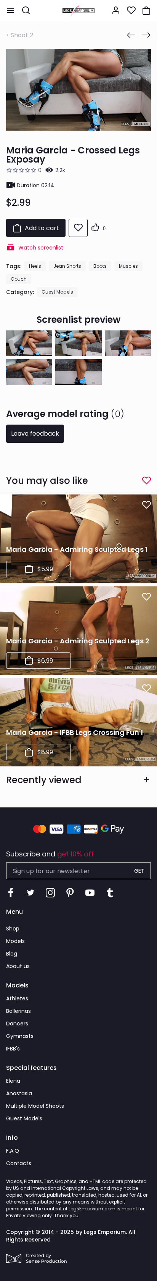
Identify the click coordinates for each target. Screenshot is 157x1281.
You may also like (47, 480)
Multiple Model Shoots (35, 1106)
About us (18, 966)
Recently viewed (44, 780)
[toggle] (10, 10)
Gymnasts (20, 1036)
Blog (11, 953)
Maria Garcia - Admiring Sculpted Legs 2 (77, 641)
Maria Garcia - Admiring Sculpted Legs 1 (76, 549)
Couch (19, 279)
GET (139, 871)
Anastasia (19, 1093)
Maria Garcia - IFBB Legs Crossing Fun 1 (74, 732)
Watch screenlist (40, 247)
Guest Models (57, 292)
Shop (12, 928)
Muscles (128, 266)
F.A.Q (12, 1151)
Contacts (18, 1163)
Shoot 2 (22, 35)
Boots (100, 266)
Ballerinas (18, 1011)
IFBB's (13, 1048)
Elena (13, 1081)
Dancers (17, 1023)
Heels (35, 266)
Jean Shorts (67, 266)
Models (15, 941)
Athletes (17, 998)
